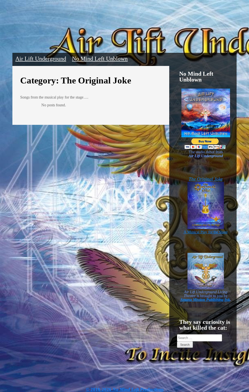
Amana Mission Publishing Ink (205, 300)
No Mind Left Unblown (100, 58)
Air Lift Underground (40, 58)
